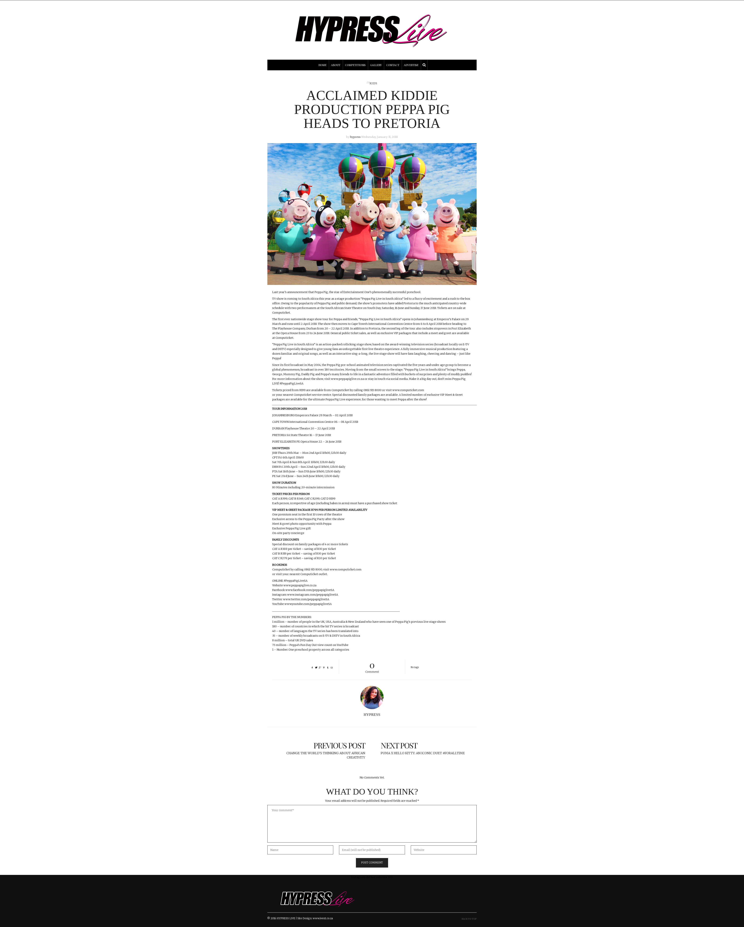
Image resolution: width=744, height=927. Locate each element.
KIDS (373, 83)
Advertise (411, 65)
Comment (372, 666)
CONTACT (392, 65)
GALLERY (376, 65)
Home (322, 65)
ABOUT (335, 65)
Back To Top (469, 919)
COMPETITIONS (355, 65)
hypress (355, 137)
